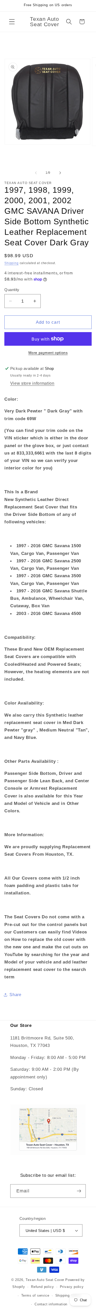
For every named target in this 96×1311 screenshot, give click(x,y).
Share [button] (15, 994)
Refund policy (42, 1287)
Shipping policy (68, 1295)
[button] (11, 21)
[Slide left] (35, 172)
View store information (32, 383)
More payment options (48, 353)
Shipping (11, 263)
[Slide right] (60, 172)
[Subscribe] (79, 1191)
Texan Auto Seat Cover (45, 1280)
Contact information (51, 1304)
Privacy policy (72, 1287)
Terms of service (35, 1295)
